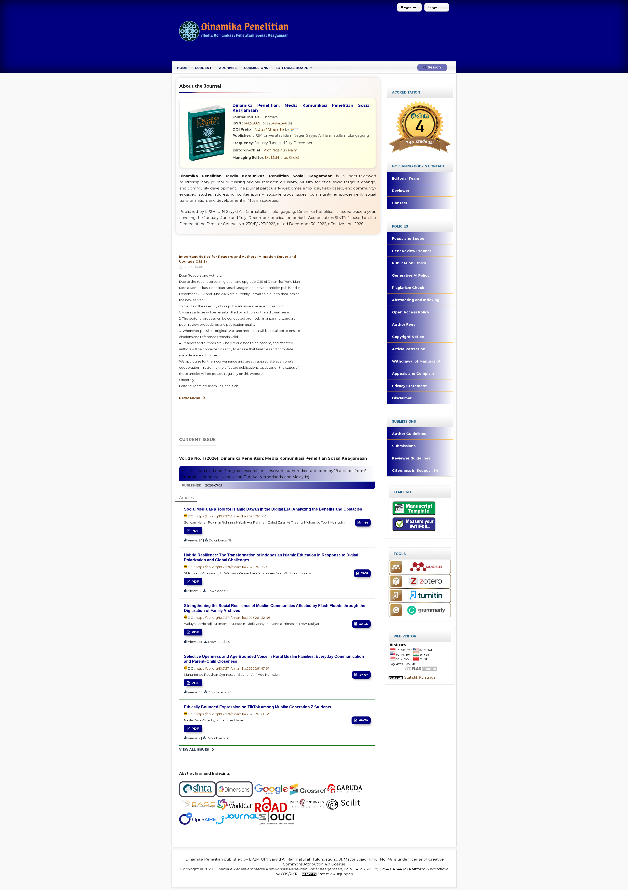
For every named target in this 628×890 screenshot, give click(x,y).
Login (433, 7)
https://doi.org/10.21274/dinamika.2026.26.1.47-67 (232, 668)
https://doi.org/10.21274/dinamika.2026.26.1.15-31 (232, 567)
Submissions (256, 68)
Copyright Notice (408, 337)
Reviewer (400, 191)
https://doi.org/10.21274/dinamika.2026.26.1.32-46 (233, 618)
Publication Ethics (409, 263)
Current (203, 68)
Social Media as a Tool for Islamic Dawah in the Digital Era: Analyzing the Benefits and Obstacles (273, 509)
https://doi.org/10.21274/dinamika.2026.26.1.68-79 (233, 714)
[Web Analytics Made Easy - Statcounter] (396, 677)
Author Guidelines (409, 434)
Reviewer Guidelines (411, 458)
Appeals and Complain (413, 373)
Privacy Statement (409, 386)
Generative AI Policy (410, 275)
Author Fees (403, 324)
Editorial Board (292, 68)
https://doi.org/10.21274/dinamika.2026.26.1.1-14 (231, 516)
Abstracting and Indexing (415, 300)
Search (434, 67)
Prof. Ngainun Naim (280, 150)
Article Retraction (408, 349)
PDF (195, 531)
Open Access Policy (410, 312)
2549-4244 (278, 123)
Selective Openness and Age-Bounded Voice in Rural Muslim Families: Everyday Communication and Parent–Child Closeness (274, 658)
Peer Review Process (411, 251)
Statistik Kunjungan (421, 677)
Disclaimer (402, 398)
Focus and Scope (408, 238)
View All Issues (194, 749)
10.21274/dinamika (268, 129)
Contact (399, 203)
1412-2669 (252, 123)
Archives (228, 68)
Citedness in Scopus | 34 (415, 470)
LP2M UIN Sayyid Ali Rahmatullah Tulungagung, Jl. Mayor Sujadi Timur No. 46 (320, 859)
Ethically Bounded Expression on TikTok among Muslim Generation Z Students (257, 707)
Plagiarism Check (408, 287)
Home (182, 68)
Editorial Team (405, 178)
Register (409, 7)
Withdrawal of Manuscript (416, 361)
